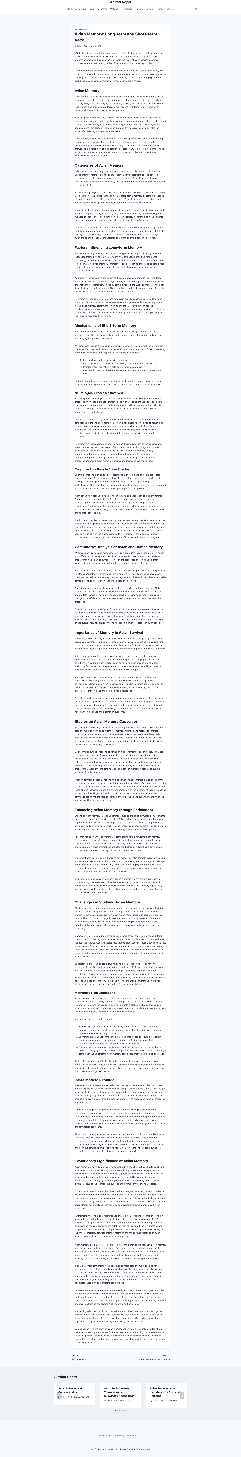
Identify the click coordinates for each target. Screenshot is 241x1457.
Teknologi (150, 9)
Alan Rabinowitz (79, 1357)
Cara (69, 9)
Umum (161, 9)
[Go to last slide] (59, 1395)
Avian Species (81, 29)
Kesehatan (102, 9)
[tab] (115, 1410)
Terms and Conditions (124, 1435)
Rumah (139, 9)
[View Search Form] (196, 9)
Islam (91, 9)
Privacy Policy (104, 1435)
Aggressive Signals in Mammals (154, 1357)
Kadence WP (143, 1449)
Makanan (114, 9)
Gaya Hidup (80, 9)
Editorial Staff (82, 46)
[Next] (182, 1395)
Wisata (170, 9)
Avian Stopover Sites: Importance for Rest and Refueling (165, 1392)
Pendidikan (127, 9)
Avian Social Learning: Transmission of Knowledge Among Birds (119, 1392)
